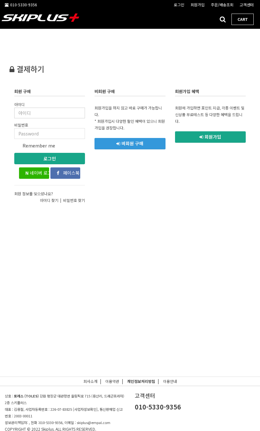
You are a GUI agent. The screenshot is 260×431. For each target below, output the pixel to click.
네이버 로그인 (37, 173)
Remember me (38, 145)
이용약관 (112, 381)
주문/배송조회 (222, 4)
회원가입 (198, 4)
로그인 (49, 158)
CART (242, 19)
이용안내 (170, 381)
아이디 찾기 (49, 200)
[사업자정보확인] (85, 409)
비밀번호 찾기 (74, 200)
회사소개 (90, 381)
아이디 (19, 104)
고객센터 (247, 4)
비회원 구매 (131, 143)
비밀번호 (21, 125)
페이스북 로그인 (71, 173)
